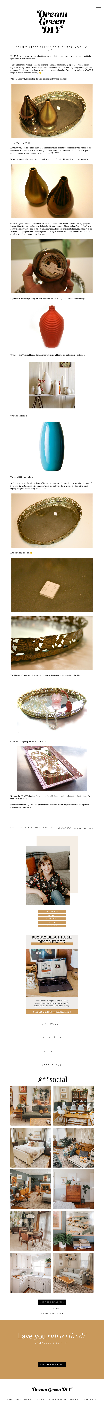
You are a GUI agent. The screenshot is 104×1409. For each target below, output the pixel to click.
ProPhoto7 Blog (45, 1399)
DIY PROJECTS (52, 1024)
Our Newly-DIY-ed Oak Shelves (73, 828)
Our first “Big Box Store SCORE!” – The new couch (42, 827)
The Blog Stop (89, 1399)
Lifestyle (51, 1051)
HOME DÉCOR (52, 1038)
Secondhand (52, 1065)
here (36, 805)
